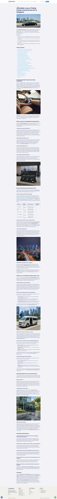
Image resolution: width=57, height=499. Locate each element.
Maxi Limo (18, 277)
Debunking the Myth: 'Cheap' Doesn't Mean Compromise (25, 49)
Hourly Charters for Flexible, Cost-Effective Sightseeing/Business (26, 68)
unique (17, 430)
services (27, 115)
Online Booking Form (34, 1)
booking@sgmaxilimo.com (43, 490)
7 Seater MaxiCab (21, 489)
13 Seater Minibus (20, 491)
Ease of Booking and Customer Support (22, 55)
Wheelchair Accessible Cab (22, 493)
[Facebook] (8, 494)
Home (19, 1)
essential (25, 271)
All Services (30, 491)
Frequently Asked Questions (21, 75)
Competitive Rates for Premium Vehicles (22, 64)
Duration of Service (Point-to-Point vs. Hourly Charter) (24, 59)
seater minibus (26, 198)
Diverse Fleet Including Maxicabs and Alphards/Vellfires (24, 65)
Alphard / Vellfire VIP (21, 492)
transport (34, 84)
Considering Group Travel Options (21, 73)
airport (24, 32)
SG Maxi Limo (23, 31)
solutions (25, 338)
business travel (31, 206)
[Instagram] (9, 494)
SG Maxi (18, 41)
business (38, 87)
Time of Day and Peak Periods (21, 60)
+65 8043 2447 (42, 489)
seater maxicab (19, 198)
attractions (31, 347)
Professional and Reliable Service (21, 54)
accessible (38, 279)
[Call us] (2, 497)
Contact (30, 1)
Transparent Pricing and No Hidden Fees (22, 51)
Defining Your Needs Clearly (21, 74)
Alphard (33, 199)
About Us (30, 490)
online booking (37, 157)
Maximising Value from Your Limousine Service (23, 70)
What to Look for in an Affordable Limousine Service (24, 50)
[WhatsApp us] (55, 497)
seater (24, 197)
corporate (28, 32)
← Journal (17, 6)
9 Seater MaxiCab (21, 490)
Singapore (27, 29)
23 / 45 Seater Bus (21, 494)
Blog (29, 493)
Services (22, 1)
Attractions (27, 1)
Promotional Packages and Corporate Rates (23, 69)
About (24, 1)
